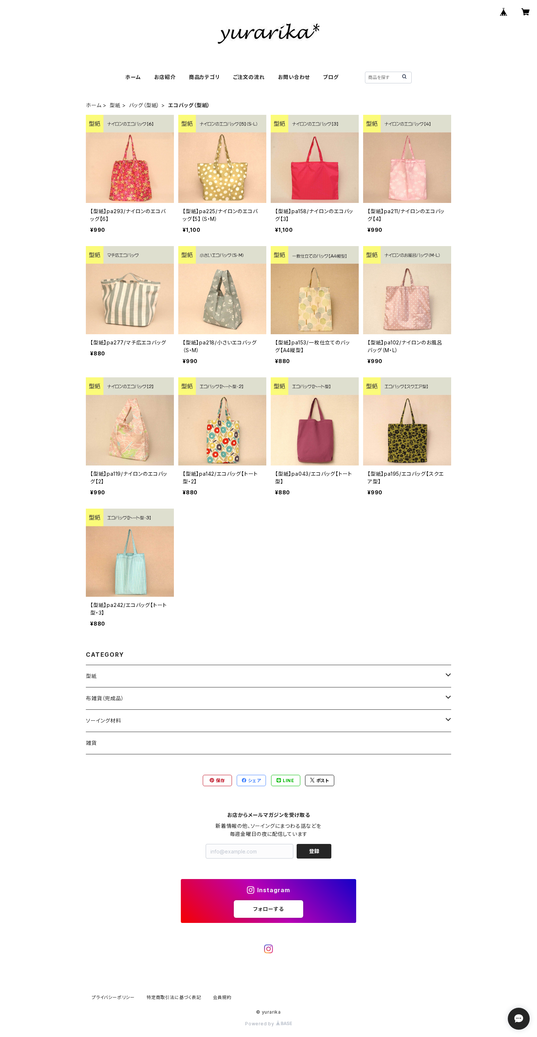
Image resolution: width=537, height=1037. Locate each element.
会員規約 (222, 997)
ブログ (330, 77)
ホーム (133, 77)
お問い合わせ (294, 77)
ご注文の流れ (249, 77)
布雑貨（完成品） (105, 698)
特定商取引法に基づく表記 (173, 997)
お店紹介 (165, 77)
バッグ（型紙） (144, 105)
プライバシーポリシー (113, 997)
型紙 (115, 105)
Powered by (260, 1023)
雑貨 (91, 743)
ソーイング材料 (103, 720)
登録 (314, 851)
